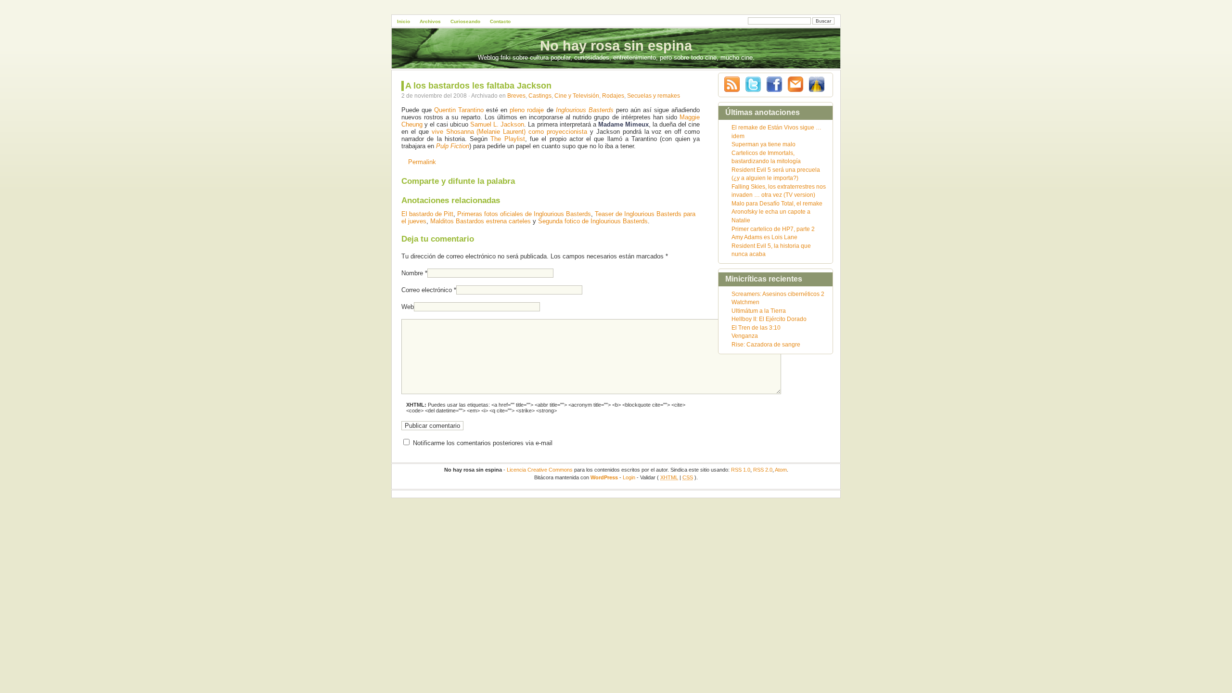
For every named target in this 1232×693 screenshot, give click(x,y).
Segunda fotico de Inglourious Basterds (593, 221)
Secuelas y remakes (653, 95)
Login (629, 477)
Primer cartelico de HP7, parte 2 (773, 229)
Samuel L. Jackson (497, 124)
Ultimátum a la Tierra (759, 311)
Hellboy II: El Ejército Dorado (769, 319)
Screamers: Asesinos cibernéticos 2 (778, 294)
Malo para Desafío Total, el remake (777, 203)
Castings (540, 95)
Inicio (403, 21)
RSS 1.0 (740, 470)
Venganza (745, 336)
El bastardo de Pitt (427, 214)
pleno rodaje (527, 110)
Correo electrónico (426, 290)
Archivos (430, 21)
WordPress (604, 477)
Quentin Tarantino (459, 110)
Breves (516, 95)
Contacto (500, 21)
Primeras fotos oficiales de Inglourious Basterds (524, 214)
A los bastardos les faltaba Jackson (478, 85)
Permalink (422, 162)
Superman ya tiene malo (764, 144)
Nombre (412, 273)
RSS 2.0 (762, 470)
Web (407, 306)
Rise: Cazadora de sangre (766, 344)
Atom (781, 470)
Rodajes (613, 95)
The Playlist (507, 138)
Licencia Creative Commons (540, 470)
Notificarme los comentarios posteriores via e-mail (482, 443)
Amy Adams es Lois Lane (764, 237)
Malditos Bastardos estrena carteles (480, 221)
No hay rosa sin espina (616, 45)
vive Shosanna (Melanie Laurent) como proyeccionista (509, 131)
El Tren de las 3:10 (756, 327)
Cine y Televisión (576, 95)
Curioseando (465, 21)
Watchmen (745, 302)
